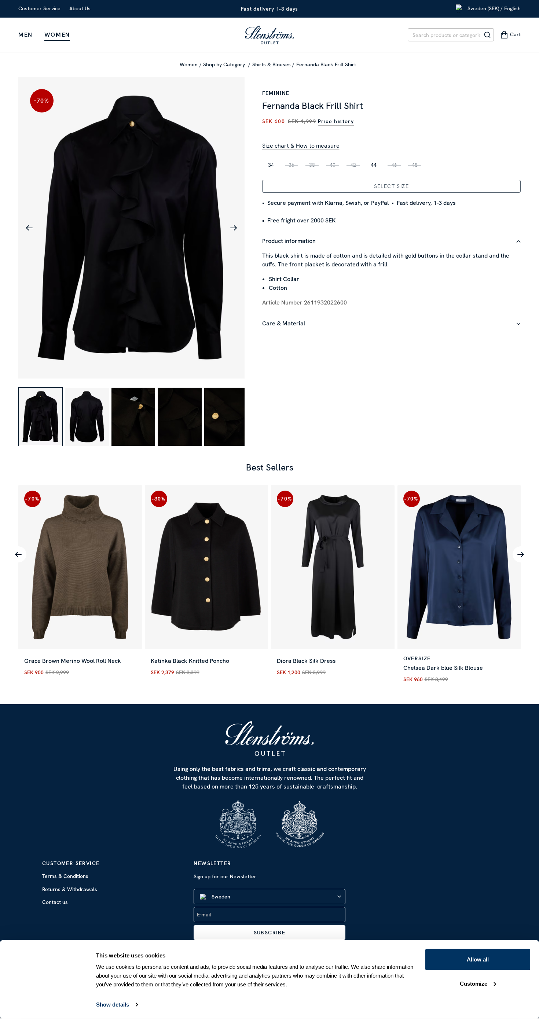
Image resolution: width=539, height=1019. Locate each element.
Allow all (478, 959)
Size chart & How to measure (301, 145)
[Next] (521, 554)
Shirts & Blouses (271, 64)
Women (57, 34)
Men (25, 34)
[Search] (487, 35)
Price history (336, 121)
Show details (112, 1004)
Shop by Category (224, 64)
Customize (473, 983)
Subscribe (270, 932)
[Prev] (18, 554)
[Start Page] (269, 34)
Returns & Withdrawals (69, 889)
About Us (80, 8)
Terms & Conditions (65, 876)
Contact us (55, 902)
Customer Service (39, 8)
